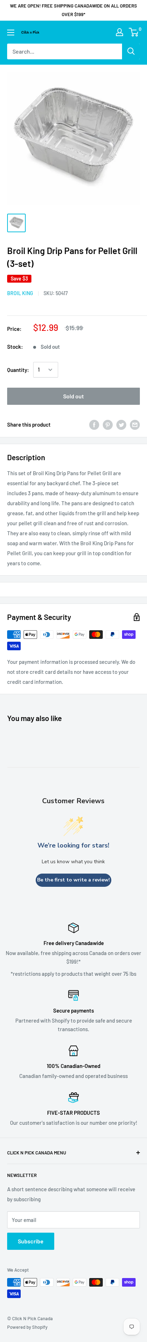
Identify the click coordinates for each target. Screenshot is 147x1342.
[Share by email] (135, 424)
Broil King (20, 293)
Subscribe (31, 1241)
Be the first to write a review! (73, 879)
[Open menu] (10, 32)
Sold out (73, 396)
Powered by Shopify (27, 1327)
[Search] (131, 51)
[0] (134, 32)
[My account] (119, 32)
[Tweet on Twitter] (121, 424)
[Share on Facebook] (94, 424)
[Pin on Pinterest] (108, 424)
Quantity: (18, 370)
